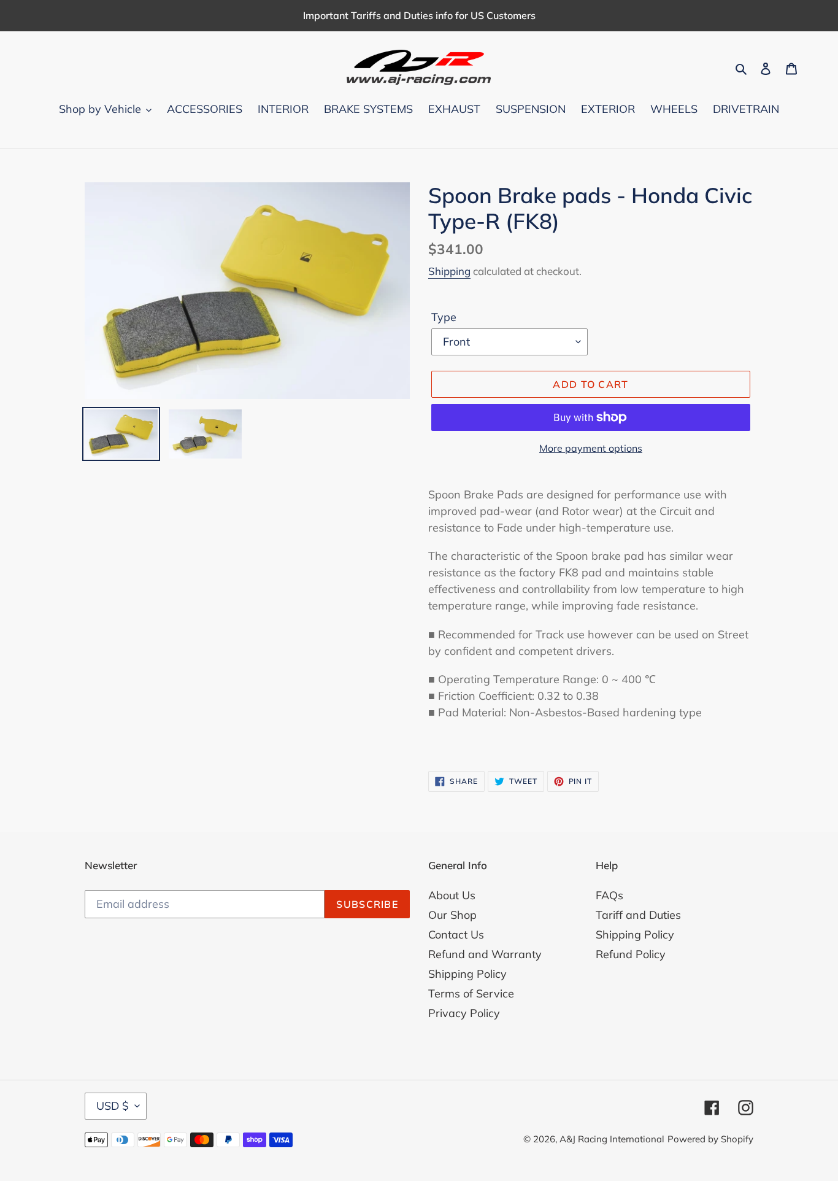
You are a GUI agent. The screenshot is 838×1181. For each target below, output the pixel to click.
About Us (451, 895)
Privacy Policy (464, 1013)
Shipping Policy (467, 974)
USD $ (112, 1106)
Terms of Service (471, 993)
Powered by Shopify (710, 1139)
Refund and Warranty (485, 954)
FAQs (609, 895)
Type (443, 317)
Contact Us (456, 934)
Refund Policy (631, 954)
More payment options (590, 448)
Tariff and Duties (638, 915)
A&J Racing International (611, 1139)
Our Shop (452, 915)
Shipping (449, 271)
